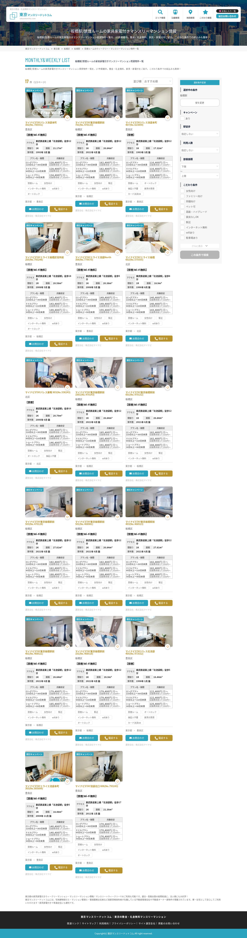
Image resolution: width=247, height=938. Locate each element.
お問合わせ (38, 209)
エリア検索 (160, 17)
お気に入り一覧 (229, 11)
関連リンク (73, 923)
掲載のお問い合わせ (169, 923)
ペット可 (190, 206)
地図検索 (191, 17)
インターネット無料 (196, 227)
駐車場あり (192, 237)
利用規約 (104, 923)
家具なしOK (192, 217)
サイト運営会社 (147, 923)
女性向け (190, 190)
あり (188, 118)
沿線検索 (175, 17)
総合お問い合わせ (227, 16)
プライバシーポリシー (124, 923)
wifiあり (190, 232)
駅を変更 (199, 102)
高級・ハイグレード (196, 211)
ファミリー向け (194, 196)
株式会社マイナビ (43, 215)
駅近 (188, 222)
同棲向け (190, 201)
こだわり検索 (205, 17)
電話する (63, 209)
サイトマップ (89, 923)
